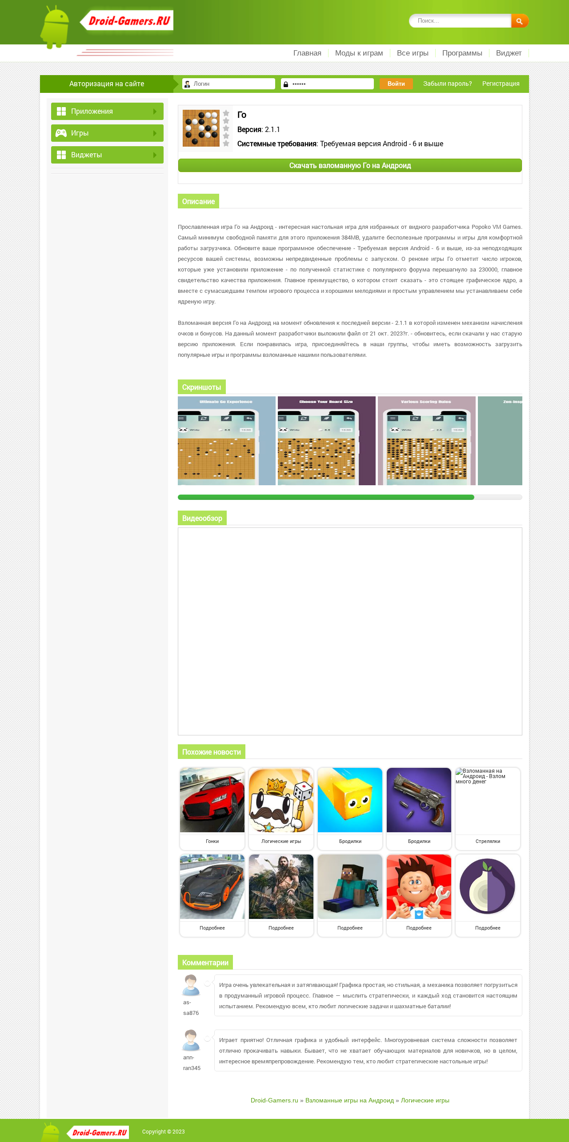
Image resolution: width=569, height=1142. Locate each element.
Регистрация (501, 83)
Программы (462, 53)
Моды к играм (359, 53)
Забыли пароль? (447, 83)
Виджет (509, 53)
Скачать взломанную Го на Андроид (350, 165)
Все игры (413, 53)
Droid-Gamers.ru (274, 1100)
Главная (307, 53)
